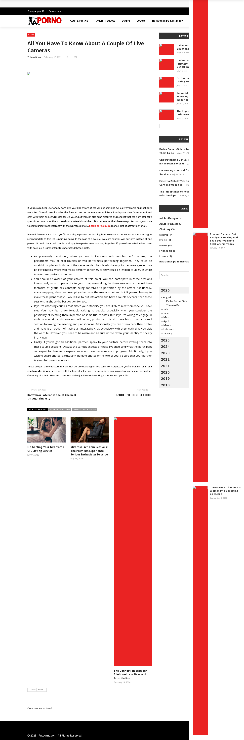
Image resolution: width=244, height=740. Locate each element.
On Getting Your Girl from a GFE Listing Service (46, 448)
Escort (163, 245)
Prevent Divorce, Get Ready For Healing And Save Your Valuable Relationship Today (224, 239)
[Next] (167, 126)
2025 (165, 340)
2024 (165, 346)
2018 (165, 384)
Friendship (165, 250)
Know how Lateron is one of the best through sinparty (51, 396)
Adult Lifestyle (79, 20)
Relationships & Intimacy (167, 20)
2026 (165, 290)
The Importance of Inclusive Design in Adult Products (66, 3)
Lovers (141, 20)
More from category (85, 409)
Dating (126, 20)
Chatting (164, 229)
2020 (165, 372)
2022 (165, 359)
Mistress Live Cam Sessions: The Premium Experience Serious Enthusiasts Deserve (89, 450)
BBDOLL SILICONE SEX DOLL (134, 395)
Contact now (55, 11)
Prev (33, 689)
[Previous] (161, 126)
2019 (165, 378)
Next (40, 689)
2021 (165, 365)
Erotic (163, 240)
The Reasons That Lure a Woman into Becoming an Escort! (225, 490)
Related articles (37, 409)
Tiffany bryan (34, 57)
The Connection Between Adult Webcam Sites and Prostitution (130, 674)
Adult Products (105, 20)
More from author (60, 409)
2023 (165, 352)
